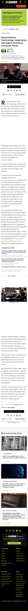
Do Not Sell (19, 592)
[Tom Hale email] (13, 51)
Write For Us (19, 553)
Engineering (8, 453)
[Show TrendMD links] (26, 275)
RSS (25, 601)
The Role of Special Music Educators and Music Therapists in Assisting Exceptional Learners (13, 252)
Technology (7, 33)
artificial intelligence (11, 481)
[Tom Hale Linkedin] (8, 51)
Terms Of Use (19, 574)
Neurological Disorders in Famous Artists (13, 267)
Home (3, 551)
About (3, 556)
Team (2, 553)
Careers (3, 558)
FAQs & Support (20, 560)
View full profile (4, 61)
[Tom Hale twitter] (10, 51)
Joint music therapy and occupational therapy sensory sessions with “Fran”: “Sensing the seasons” (12, 260)
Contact (18, 551)
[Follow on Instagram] (13, 530)
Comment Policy (5, 579)
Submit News (19, 556)
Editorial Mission (6, 574)
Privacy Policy (19, 579)
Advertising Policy (21, 581)
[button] (25, 1)
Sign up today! (14, 543)
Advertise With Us (20, 558)
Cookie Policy (19, 576)
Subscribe (4, 560)
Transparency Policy (6, 581)
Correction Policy (6, 576)
